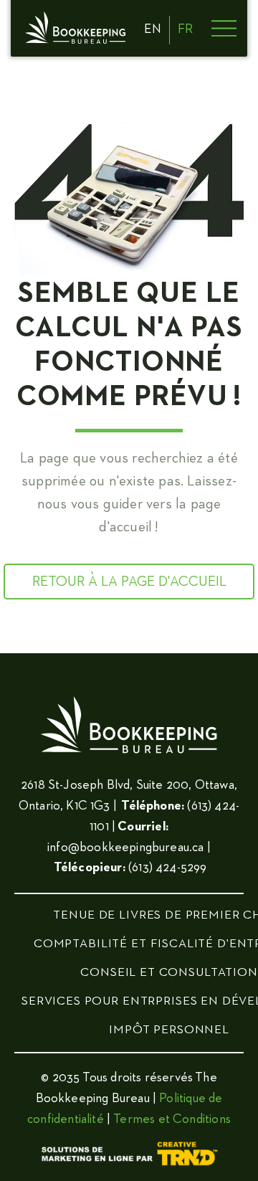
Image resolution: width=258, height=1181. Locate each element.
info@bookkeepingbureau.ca (125, 847)
